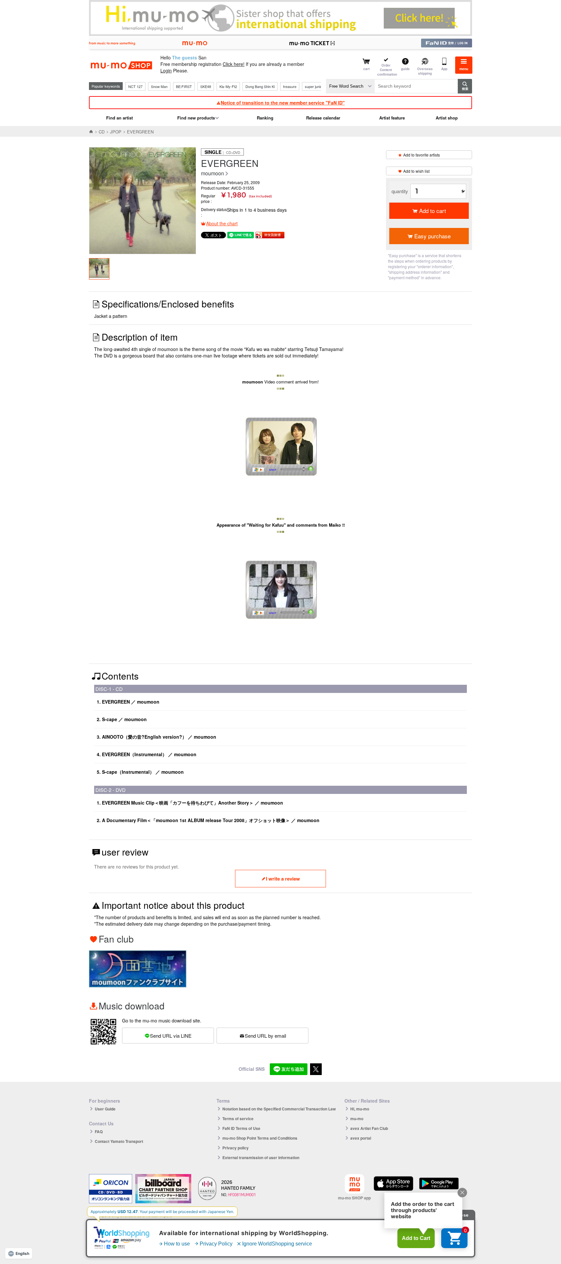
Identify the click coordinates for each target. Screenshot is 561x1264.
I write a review (283, 878)
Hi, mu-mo (359, 1109)
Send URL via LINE (171, 1035)
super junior (314, 86)
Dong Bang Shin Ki (260, 86)
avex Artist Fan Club (369, 1128)
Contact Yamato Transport (119, 1141)
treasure (289, 86)
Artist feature (392, 118)
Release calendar (323, 118)
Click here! (233, 64)
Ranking (265, 118)
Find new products (196, 118)
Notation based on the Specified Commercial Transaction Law (279, 1109)
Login (166, 70)
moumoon (212, 173)
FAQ (99, 1131)
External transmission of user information (260, 1157)
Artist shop (447, 118)
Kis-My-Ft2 (228, 86)
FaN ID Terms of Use (241, 1128)
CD (102, 132)
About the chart (222, 223)
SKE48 (205, 86)
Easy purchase (432, 236)
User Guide (105, 1109)
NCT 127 (135, 86)
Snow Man (159, 86)
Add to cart (432, 210)
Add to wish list (416, 171)
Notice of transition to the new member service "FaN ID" (283, 102)
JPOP (115, 132)
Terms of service (238, 1118)
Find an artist (119, 118)
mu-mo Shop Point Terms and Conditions (259, 1138)
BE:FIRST (184, 86)
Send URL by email (265, 1035)
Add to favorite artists (421, 154)
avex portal (360, 1138)
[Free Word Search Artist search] (350, 86)
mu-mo (356, 1118)
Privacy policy (235, 1148)
